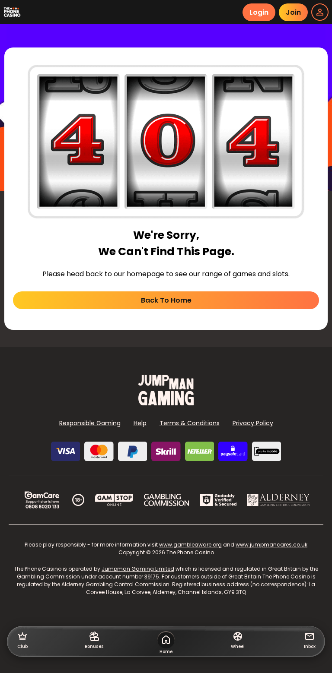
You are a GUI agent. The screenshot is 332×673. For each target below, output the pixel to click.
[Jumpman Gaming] (166, 403)
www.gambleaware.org (190, 544)
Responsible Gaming (90, 423)
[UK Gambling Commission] (166, 500)
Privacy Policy (253, 423)
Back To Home (166, 300)
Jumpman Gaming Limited (138, 568)
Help (140, 423)
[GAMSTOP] (114, 500)
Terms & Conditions (190, 423)
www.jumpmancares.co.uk (271, 544)
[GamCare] (41, 500)
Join (293, 12)
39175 (151, 576)
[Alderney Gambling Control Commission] (278, 500)
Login (258, 12)
